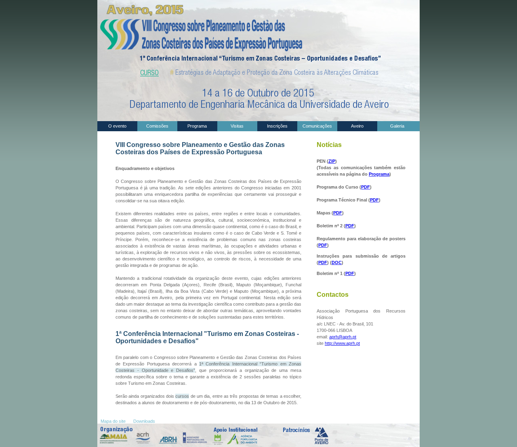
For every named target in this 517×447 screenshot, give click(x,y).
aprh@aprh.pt (342, 336)
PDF (365, 187)
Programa (197, 126)
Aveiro (357, 126)
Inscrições (277, 126)
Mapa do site (114, 421)
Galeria (397, 126)
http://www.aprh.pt (342, 343)
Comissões (157, 126)
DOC (337, 262)
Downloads (144, 421)
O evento (117, 126)
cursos (182, 396)
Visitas (237, 126)
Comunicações (317, 126)
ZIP (331, 161)
